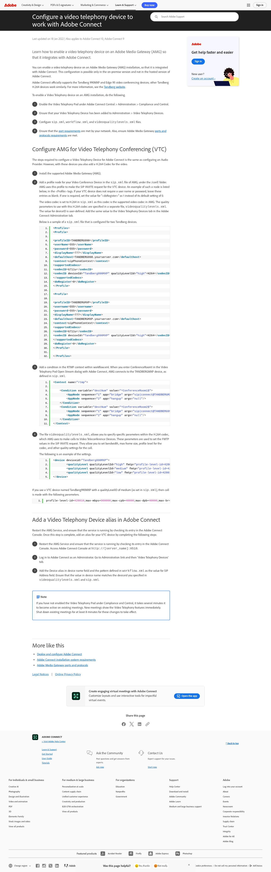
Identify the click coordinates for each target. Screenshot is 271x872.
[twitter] (50, 866)
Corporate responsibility (234, 811)
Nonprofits (120, 791)
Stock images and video (19, 821)
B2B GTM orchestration (72, 806)
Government (121, 796)
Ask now (100, 767)
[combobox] (194, 16)
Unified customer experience (75, 796)
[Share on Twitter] (131, 725)
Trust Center (228, 826)
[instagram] (44, 866)
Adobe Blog (228, 841)
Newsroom (228, 806)
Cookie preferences (203, 865)
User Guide (47, 758)
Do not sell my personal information (231, 865)
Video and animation (18, 801)
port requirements (69, 131)
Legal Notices (40, 674)
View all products (16, 826)
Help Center (174, 786)
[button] (248, 5)
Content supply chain (71, 791)
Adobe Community (177, 796)
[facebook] (37, 866)
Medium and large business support (185, 806)
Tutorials (46, 763)
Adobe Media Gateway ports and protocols (62, 665)
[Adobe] (10, 5)
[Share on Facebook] (123, 725)
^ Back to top (232, 743)
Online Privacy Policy (68, 674)
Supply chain (228, 821)
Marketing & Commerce (93, 5)
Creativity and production (73, 801)
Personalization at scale (73, 786)
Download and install (178, 791)
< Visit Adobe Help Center (53, 741)
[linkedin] (57, 866)
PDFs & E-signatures (61, 5)
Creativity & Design (31, 5)
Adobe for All (228, 836)
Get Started (47, 754)
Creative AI (14, 786)
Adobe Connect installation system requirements (66, 659)
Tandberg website (114, 87)
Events (226, 801)
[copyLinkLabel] (147, 725)
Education (120, 786)
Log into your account (232, 786)
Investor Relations (231, 816)
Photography (14, 791)
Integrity (227, 831)
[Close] (189, 865)
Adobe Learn (175, 801)
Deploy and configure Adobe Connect (59, 654)
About (225, 791)
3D (10, 811)
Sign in (259, 5)
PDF (10, 806)
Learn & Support (124, 5)
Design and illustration (19, 796)
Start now (152, 767)
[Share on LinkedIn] (139, 725)
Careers (226, 796)
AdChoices (257, 865)
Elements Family (16, 816)
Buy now (149, 5)
